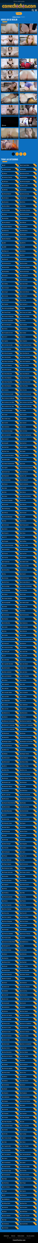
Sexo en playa (25, 1035)
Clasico (24, 337)
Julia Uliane (25, 663)
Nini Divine (24, 831)
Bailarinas (6, 230)
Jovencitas (24, 655)
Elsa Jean (24, 476)
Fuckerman (6, 561)
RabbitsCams (25, 941)
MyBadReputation (8, 811)
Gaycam (24, 574)
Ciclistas (24, 332)
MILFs (5, 766)
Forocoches (6, 549)
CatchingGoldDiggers (9, 308)
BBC (5, 243)
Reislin (5, 954)
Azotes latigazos (8, 226)
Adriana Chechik (8, 177)
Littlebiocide (7, 700)
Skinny (5, 1076)
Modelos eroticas (26, 774)
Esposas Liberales (8, 500)
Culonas (24, 426)
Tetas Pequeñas (8, 1121)
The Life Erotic (25, 1125)
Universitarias (7, 1162)
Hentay (23, 610)
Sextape (6, 1064)
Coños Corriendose (8, 361)
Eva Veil (24, 500)
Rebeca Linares (7, 950)
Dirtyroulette (7, 459)
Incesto (5, 627)
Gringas (24, 594)
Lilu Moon (24, 696)
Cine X (5, 337)
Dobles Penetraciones (9, 463)
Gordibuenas (7, 590)
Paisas (5, 856)
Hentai (5, 606)
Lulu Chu (6, 708)
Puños (23, 937)
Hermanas (6, 614)
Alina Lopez (25, 185)
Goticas (5, 594)
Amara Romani (7, 193)
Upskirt (23, 1162)
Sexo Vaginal (25, 1056)
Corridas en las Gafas (9, 402)
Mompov (6, 778)
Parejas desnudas (8, 872)
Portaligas (24, 929)
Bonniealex (24, 263)
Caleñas (6, 283)
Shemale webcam (8, 1068)
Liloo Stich (6, 696)
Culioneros (6, 426)
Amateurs (6, 198)
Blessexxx (24, 259)
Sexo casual (25, 1011)
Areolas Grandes (26, 210)
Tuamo (5, 1158)
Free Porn (24, 553)
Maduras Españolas (26, 721)
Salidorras (24, 982)
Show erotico (7, 1072)
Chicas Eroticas (25, 316)
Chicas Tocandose (8, 320)
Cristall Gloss (7, 418)
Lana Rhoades (25, 676)
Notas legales (21, 1235)
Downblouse (25, 471)
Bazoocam (24, 238)
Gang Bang (6, 570)
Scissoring (24, 990)
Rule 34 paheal (7, 978)
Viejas (5, 1178)
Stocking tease (25, 1089)
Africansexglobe (26, 181)
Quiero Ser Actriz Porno (9, 941)
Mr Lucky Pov (7, 794)
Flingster (6, 541)
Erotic (5, 492)
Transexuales (7, 1150)
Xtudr (5, 1211)
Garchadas (24, 570)
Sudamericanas (26, 1097)
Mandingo (6, 733)
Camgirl (6, 292)
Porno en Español (26, 909)
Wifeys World (7, 1203)
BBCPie (24, 243)
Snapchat (24, 1076)
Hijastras (6, 619)
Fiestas (23, 529)
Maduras (24, 717)
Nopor (5, 835)
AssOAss (6, 218)
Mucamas (6, 798)
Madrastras (24, 713)
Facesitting (24, 508)
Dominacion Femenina (27, 467)
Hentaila (6, 610)
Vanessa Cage (7, 1170)
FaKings (6, 512)
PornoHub (24, 925)
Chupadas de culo (8, 332)
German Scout (25, 578)
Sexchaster (6, 1003)
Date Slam (6, 447)
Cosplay (24, 410)
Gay (5, 574)
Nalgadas (24, 815)
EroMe (5, 488)
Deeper (23, 451)
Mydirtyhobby (25, 811)
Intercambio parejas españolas (28, 639)
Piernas (6, 901)
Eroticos (24, 492)
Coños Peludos (25, 377)
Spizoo (23, 1084)
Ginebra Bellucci (26, 582)
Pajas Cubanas (7, 864)
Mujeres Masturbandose (9, 803)
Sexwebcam (25, 1064)
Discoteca (24, 459)
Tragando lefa (7, 1146)
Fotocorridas (25, 549)
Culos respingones (26, 435)
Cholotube (24, 324)
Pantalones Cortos (8, 868)
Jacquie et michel (8, 647)
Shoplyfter (24, 1068)
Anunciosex (7, 210)
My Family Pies (25, 807)
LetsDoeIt (6, 688)
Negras (23, 823)
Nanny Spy (6, 819)
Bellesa (23, 251)
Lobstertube (24, 704)
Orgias (23, 852)
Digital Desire (25, 455)
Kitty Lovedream (7, 672)
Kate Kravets (7, 668)
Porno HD (24, 913)
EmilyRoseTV (25, 480)
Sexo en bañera (7, 1019)
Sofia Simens (25, 1080)
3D (4, 165)
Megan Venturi (25, 753)
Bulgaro (6, 275)
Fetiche (5, 529)
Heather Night (25, 602)
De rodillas (24, 447)
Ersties (5, 496)
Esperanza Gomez (26, 496)
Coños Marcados (8, 373)
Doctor (23, 463)
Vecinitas (24, 1170)
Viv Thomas (7, 1187)
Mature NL (6, 749)
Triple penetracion (26, 1154)
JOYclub (24, 659)
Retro (23, 958)
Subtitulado (6, 1097)
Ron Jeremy (25, 966)
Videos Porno (16, 17)
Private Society (7, 937)
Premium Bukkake (8, 933)
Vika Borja (6, 1183)
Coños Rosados (7, 386)
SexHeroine (6, 1007)
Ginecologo (6, 586)
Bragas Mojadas (26, 267)
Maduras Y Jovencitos (27, 725)
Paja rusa (24, 856)
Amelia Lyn (24, 198)
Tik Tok (5, 1134)
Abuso (5, 173)
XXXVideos (24, 1211)
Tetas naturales (25, 1117)
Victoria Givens (25, 1174)
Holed (23, 619)
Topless (24, 1138)
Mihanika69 (7, 762)
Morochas (6, 790)
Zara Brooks (25, 1223)
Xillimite (6, 1207)
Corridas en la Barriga (9, 398)
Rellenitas (24, 954)
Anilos (23, 202)
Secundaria (24, 995)
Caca (5, 279)
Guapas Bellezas (8, 598)
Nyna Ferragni (7, 843)
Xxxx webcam (7, 1215)
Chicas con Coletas (26, 312)
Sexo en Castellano (26, 1023)
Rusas (23, 978)
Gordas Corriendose (27, 586)
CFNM (23, 308)
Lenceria (24, 680)
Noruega (6, 839)
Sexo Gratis (6, 1044)
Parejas (24, 868)
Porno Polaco (25, 917)
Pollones (24, 905)
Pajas (23, 860)
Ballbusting (24, 230)
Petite (23, 892)
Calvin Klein (25, 283)
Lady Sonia (24, 672)
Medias (5, 753)
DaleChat (24, 443)
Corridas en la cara (26, 398)
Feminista (6, 525)
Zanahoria (6, 1223)
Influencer (24, 631)
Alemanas (6, 185)
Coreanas (6, 390)
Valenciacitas (7, 1166)
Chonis (5, 328)
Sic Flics (24, 1072)
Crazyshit (24, 414)
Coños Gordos (25, 365)
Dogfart (5, 467)
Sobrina (5, 1080)
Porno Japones (7, 917)
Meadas (24, 749)
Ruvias (5, 982)
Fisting (23, 533)
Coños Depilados (26, 361)
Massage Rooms (8, 745)
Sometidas (6, 1084)
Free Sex (6, 557)
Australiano (24, 218)
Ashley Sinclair (25, 214)
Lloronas (6, 704)
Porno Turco (7, 925)
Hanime (24, 598)
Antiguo (24, 206)
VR (4, 1195)
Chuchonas (25, 328)
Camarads (24, 287)
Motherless (24, 790)
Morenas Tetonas (8, 786)
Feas (5, 520)
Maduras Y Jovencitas (9, 725)
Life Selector (25, 692)
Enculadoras (25, 484)
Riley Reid (24, 962)
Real (23, 946)
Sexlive (23, 1007)
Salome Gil (6, 986)
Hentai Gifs (24, 606)
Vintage (24, 1183)
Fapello (23, 516)
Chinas (23, 320)
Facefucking (7, 508)
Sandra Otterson (26, 986)
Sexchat (24, 1003)
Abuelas (24, 169)
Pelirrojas (24, 880)
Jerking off (6, 651)
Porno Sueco (25, 921)
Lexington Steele (8, 692)
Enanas (5, 484)
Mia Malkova (25, 757)
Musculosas (7, 807)
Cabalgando (25, 275)
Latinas (5, 680)
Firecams (6, 533)
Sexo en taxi (7, 1040)
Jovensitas (6, 659)
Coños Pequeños (8, 382)
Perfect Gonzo (25, 884)
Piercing (24, 896)
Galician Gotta (25, 565)
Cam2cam (6, 287)
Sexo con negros (8, 1015)
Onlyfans (24, 847)
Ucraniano (24, 1158)
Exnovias (6, 504)
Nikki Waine (7, 827)
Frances (6, 553)
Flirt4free (24, 541)
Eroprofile (24, 488)
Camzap (24, 300)
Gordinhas (24, 590)
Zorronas (6, 1227)
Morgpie (24, 786)
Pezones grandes (8, 896)
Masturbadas (25, 745)
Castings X (24, 304)
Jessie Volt (24, 651)
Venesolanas (7, 1174)
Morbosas (24, 782)
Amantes (24, 189)
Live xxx (24, 700)
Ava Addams (7, 222)
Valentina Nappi (25, 1166)
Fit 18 (5, 537)
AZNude (24, 222)
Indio (5, 631)
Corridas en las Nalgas (27, 402)
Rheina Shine (7, 962)
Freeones (24, 557)
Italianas (24, 643)
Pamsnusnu (25, 864)
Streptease (24, 1093)
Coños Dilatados (8, 365)
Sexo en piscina (7, 1035)
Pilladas (24, 901)
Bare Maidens (7, 238)
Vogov (5, 1191)
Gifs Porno (6, 582)
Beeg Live (6, 251)
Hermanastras (25, 614)
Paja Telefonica (7, 860)
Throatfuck (24, 1129)
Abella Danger (7, 169)
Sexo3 (5, 1060)
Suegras (6, 1101)
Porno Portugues (8, 921)
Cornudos (24, 390)
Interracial (6, 643)
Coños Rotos (25, 386)
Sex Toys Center (26, 999)
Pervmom (24, 888)
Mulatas (24, 803)
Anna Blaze (6, 206)
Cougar (5, 414)
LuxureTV (24, 708)
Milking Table (25, 766)
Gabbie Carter (25, 561)
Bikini (23, 255)
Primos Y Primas (26, 933)
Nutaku (23, 839)
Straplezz (6, 1093)
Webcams (24, 1195)
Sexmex (6, 1011)
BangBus (24, 234)
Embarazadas (7, 480)
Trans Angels (25, 1146)
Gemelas (6, 578)
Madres (6, 717)
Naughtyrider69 (25, 819)
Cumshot (6, 439)
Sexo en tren (25, 1040)
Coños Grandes (7, 369)
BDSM (23, 247)
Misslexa (6, 774)
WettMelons (7, 1199)
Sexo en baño (25, 1019)
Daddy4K (6, 443)
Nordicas (24, 835)
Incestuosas (25, 627)
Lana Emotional (7, 676)
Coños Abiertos (7, 349)
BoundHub (6, 267)
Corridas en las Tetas (9, 406)
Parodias (6, 876)
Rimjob (5, 966)
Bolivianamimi (7, 263)
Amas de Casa (25, 193)
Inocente (24, 635)
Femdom (24, 520)
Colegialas (24, 341)
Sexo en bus (7, 1023)
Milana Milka (25, 762)
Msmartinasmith (26, 794)
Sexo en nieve (7, 1031)
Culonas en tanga (8, 431)
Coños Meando (25, 373)
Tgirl (23, 1121)
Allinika (6, 189)
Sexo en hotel (25, 1027)
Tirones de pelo (7, 1138)
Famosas (24, 512)
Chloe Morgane (7, 324)
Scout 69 (6, 995)
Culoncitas (24, 431)
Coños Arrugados (8, 353)
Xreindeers (24, 1207)
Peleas (23, 876)
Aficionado (24, 177)
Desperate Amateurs (9, 455)
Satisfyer (6, 990)
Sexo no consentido (26, 1044)
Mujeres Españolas (26, 798)
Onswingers (7, 852)
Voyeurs (24, 1191)
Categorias (6, 1235)
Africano (6, 181)
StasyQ (5, 1089)
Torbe (5, 1142)
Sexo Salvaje (25, 1052)
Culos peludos (7, 435)
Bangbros (6, 234)
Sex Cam (6, 999)
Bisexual (6, 259)
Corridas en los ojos (26, 406)
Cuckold (6, 422)
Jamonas (24, 647)
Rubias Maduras (8, 974)
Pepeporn (6, 884)
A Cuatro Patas (25, 165)
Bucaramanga (25, 271)
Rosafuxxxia (7, 970)
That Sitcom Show (8, 1125)
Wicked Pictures (26, 1199)
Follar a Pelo (25, 545)
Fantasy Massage (8, 516)
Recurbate (24, 950)
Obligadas (24, 843)
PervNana (6, 892)
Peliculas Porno (7, 880)
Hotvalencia (24, 623)
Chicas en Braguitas (9, 316)
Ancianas (6, 202)
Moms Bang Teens (26, 778)
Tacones (6, 1109)
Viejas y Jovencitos (26, 1178)
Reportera (6, 958)
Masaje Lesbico (7, 741)
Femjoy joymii (25, 525)
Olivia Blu (6, 847)
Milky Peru (6, 770)
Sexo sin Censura (8, 1056)
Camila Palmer (25, 292)
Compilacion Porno (26, 345)
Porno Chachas (7, 909)
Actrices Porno (25, 173)
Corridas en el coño (8, 394)
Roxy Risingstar (25, 970)
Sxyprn (23, 1105)
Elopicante (6, 476)
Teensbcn (24, 1113)
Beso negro (6, 255)
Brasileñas (6, 271)
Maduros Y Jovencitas (9, 729)
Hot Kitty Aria (7, 623)
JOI (5, 655)
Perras (5, 888)
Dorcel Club (7, 471)
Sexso (23, 1060)
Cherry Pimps (7, 312)
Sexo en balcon (25, 1015)
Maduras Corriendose (9, 721)
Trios (23, 1150)
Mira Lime (24, 770)
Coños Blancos (25, 353)
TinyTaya (24, 1134)
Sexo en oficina (25, 1031)
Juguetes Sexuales (8, 663)
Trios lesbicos (7, 1154)
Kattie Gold (24, 668)
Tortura (23, 1142)
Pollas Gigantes (7, 905)
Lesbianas (6, 684)
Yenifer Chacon (25, 1215)
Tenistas (6, 1117)
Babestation (24, 226)
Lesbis (23, 684)
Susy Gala (6, 1105)
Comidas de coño (8, 345)
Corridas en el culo (26, 394)
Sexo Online (7, 1048)
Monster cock (7, 782)
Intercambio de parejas (9, 639)
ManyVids (6, 737)
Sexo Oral (24, 1048)
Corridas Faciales (8, 410)
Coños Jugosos (26, 369)
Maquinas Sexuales (26, 737)
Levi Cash (24, 688)
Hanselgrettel (7, 602)
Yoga (5, 1219)
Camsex (6, 296)
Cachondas (24, 279)
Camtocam (24, 296)
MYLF (5, 815)
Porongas (6, 929)
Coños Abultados (26, 349)
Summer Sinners (26, 1101)
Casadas (6, 304)
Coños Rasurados (26, 382)
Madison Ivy (7, 713)
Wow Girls (24, 1203)
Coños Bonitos (7, 357)
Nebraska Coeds (8, 823)
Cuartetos (24, 418)
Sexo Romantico (7, 1052)
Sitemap (13, 1235)
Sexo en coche (7, 1027)
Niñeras (24, 827)
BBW (5, 247)
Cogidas (6, 341)
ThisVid (6, 1129)
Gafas (5, 565)
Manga (23, 733)
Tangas (24, 1109)
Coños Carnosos (26, 357)
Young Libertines (26, 1219)
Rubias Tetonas (25, 974)
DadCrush (24, 439)
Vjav (23, 1187)
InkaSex (6, 635)
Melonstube (7, 757)
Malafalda (24, 729)
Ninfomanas (7, 831)
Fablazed (24, 504)
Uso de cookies (30, 1235)
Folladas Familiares (8, 545)
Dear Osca (6, 451)
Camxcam (6, 300)
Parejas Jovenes (26, 872)
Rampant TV (7, 946)
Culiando (24, 422)
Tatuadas (6, 1113)
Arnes (5, 214)
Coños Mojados (7, 377)
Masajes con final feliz (27, 741)
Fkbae (23, 537)
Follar (19, 13)
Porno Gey (6, 913)
